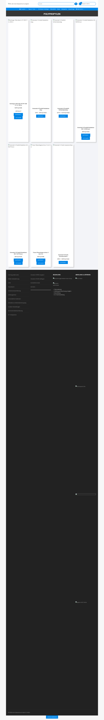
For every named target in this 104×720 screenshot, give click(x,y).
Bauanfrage (71, 9)
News (58, 9)
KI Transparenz (12, 315)
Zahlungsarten (12, 295)
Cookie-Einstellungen (14, 307)
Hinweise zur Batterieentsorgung (17, 303)
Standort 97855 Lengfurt (37, 275)
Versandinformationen (14, 299)
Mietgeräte (64, 9)
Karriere (33, 287)
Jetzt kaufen (18, 117)
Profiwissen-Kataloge (43, 9)
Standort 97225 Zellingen (37, 279)
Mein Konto (80, 9)
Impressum (11, 287)
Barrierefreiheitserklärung (15, 311)
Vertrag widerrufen (13, 275)
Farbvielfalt (53, 9)
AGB (9, 283)
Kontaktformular (35, 283)
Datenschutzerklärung (14, 291)
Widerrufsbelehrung (13, 279)
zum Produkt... (18, 114)
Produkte (23, 9)
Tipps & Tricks (31, 9)
